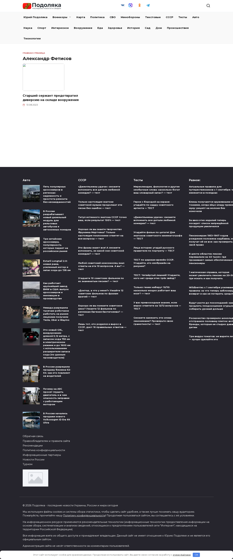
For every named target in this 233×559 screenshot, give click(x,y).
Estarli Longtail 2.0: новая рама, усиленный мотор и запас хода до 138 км (57, 265)
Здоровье (115, 28)
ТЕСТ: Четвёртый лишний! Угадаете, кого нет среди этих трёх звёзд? (157, 277)
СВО (113, 17)
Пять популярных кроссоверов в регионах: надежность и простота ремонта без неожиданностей (57, 194)
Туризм (27, 464)
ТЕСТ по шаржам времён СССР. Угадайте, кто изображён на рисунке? (154, 263)
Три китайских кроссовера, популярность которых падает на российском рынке (55, 245)
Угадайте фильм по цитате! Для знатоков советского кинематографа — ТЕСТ (158, 235)
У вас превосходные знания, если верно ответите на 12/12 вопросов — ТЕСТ (157, 305)
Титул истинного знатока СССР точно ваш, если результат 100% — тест (102, 219)
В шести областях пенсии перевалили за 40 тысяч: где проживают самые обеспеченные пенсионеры (210, 258)
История (133, 28)
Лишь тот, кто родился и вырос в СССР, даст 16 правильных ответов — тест (102, 327)
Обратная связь (33, 436)
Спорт (41, 28)
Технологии (32, 38)
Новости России (33, 459)
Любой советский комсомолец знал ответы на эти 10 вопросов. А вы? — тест (101, 266)
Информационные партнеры (42, 455)
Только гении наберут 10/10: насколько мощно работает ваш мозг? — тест (155, 290)
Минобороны (130, 17)
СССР (169, 17)
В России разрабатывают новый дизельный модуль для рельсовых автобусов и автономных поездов (57, 220)
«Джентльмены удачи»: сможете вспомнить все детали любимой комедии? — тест (99, 189)
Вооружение (83, 28)
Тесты (182, 17)
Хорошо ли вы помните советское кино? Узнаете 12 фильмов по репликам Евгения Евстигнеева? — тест (100, 310)
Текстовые (153, 17)
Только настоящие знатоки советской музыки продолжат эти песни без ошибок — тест (100, 205)
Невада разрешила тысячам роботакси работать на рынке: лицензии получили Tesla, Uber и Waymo (56, 313)
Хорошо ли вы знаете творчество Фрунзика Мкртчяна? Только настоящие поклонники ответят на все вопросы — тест (100, 234)
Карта (80, 17)
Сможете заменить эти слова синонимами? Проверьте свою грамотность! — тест (153, 321)
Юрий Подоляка (35, 17)
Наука (28, 28)
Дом (159, 28)
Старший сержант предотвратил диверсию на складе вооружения (51, 98)
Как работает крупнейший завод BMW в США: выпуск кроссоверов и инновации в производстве (56, 291)
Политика (97, 17)
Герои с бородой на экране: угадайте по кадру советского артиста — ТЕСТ (153, 205)
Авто (195, 17)
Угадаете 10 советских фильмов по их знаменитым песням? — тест (101, 280)
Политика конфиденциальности (44, 450)
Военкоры (60, 17)
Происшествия (178, 28)
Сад (147, 28)
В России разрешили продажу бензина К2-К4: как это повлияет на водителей (57, 371)
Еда (100, 28)
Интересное (60, 28)
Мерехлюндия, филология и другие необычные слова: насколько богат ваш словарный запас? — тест (157, 189)
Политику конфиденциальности (84, 515)
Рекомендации (33, 445)
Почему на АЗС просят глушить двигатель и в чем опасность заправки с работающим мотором (56, 396)
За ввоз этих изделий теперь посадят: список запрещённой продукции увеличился (208, 223)
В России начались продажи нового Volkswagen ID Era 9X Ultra (56, 418)
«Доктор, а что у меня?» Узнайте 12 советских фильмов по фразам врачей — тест (100, 293)
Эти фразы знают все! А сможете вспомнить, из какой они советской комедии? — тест (101, 250)
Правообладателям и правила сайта (46, 441)
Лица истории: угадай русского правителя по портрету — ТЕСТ (154, 249)
